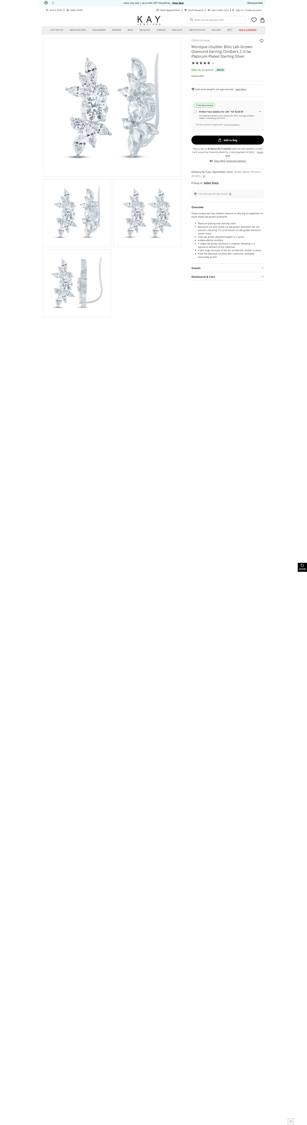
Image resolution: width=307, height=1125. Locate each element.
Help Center (76, 10)
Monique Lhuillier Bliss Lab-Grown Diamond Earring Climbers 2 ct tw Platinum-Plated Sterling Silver (221, 51)
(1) (213, 63)
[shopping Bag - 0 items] (262, 20)
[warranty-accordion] (260, 111)
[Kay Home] (149, 20)
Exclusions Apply (197, 76)
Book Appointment (170, 10)
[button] (53, 3)
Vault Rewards (196, 10)
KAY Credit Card (220, 10)
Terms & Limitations (232, 124)
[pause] (46, 3)
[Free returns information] (230, 194)
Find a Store (56, 10)
